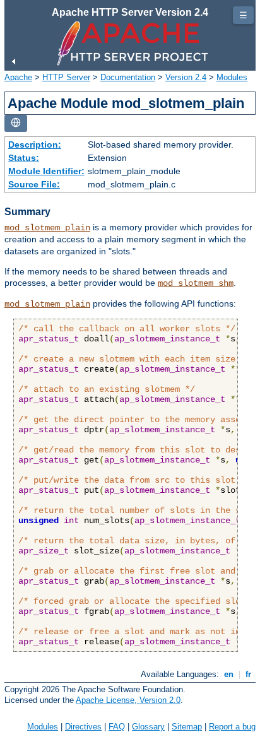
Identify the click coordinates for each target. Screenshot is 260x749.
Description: (34, 144)
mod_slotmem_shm (195, 283)
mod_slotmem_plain (47, 228)
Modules (231, 77)
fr (248, 674)
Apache (18, 77)
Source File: (34, 184)
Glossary (148, 726)
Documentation (127, 77)
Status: (23, 158)
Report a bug (232, 726)
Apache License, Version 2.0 (128, 700)
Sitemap (187, 726)
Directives (83, 726)
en (229, 674)
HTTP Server (66, 77)
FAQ (117, 726)
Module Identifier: (46, 171)
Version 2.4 (185, 77)
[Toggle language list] (15, 123)
